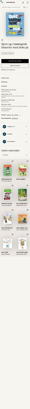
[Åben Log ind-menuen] (23, 2)
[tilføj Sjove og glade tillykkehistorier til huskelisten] (28, 161)
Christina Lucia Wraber (5, 230)
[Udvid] (20, 115)
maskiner (9, 115)
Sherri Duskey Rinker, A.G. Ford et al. (22, 230)
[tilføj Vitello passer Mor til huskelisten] (13, 161)
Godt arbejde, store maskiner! (22, 228)
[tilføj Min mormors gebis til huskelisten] (28, 234)
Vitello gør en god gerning (6, 204)
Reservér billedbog (14, 61)
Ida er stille (4, 252)
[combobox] (15, 7)
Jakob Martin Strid (21, 205)
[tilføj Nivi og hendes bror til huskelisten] (13, 210)
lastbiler (16, 115)
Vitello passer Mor (6, 179)
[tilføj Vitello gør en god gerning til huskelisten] (13, 186)
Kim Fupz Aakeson (6, 181)
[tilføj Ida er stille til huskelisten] (13, 234)
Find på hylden (15, 66)
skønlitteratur (15, 118)
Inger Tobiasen (5, 254)
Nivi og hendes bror (7, 228)
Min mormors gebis (22, 252)
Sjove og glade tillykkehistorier (21, 179)
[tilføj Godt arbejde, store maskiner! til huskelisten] (28, 210)
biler (13, 115)
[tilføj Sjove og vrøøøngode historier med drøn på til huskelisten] (2, 40)
